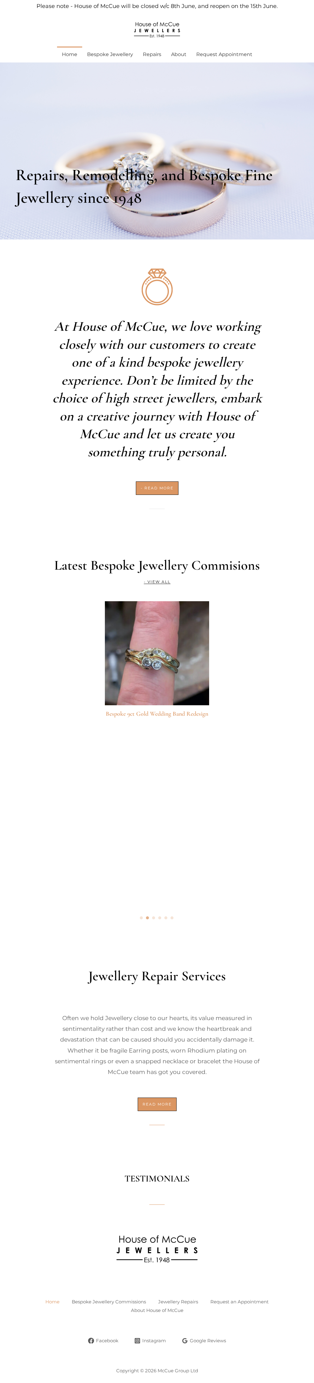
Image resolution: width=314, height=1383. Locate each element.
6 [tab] (172, 918)
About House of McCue (157, 1310)
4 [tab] (160, 918)
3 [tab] (154, 918)
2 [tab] (148, 918)
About (178, 54)
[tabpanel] (157, 753)
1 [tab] (142, 918)
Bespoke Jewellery (110, 54)
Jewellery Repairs (178, 1302)
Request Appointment (224, 54)
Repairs (152, 54)
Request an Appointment (239, 1302)
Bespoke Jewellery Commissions (109, 1302)
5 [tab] (166, 918)
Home (69, 54)
